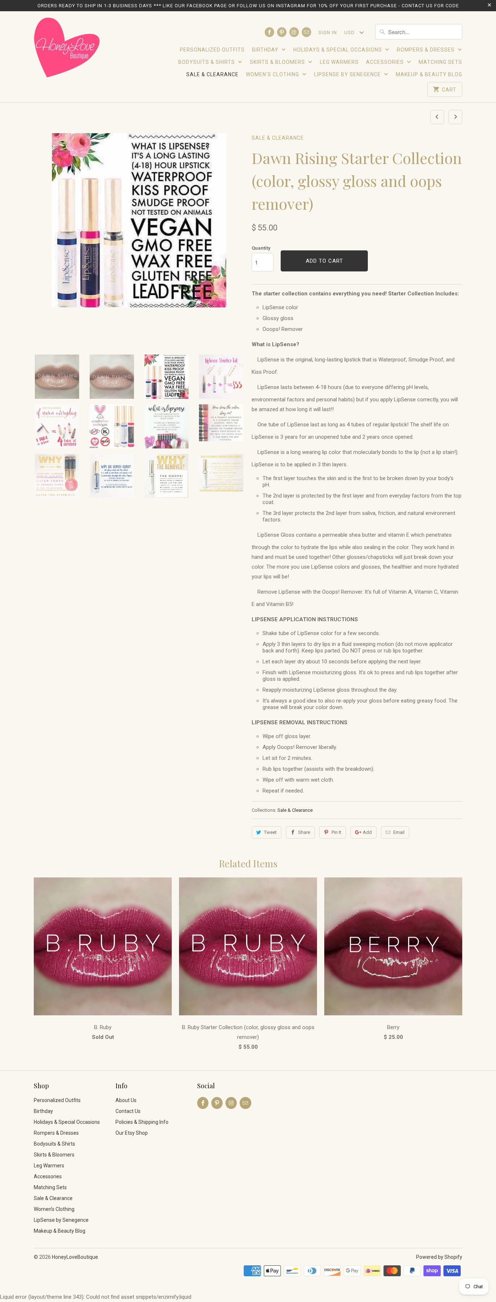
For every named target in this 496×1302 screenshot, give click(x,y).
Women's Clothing (273, 74)
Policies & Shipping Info (141, 1122)
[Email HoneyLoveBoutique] (306, 32)
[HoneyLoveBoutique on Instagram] (294, 32)
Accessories (385, 62)
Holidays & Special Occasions (338, 50)
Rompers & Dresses (426, 50)
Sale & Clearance (212, 74)
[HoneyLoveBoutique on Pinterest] (281, 32)
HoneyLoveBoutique (75, 1257)
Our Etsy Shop (131, 1133)
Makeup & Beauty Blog (429, 74)
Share (304, 832)
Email (398, 832)
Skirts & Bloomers (278, 62)
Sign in (327, 32)
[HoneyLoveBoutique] (67, 49)
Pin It (336, 832)
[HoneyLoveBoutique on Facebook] (269, 32)
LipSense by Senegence (348, 74)
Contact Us (128, 1111)
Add (367, 832)
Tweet (270, 832)
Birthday (266, 50)
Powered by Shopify (439, 1257)
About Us (126, 1100)
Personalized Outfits (212, 50)
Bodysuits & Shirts (207, 62)
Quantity (261, 248)
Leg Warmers (339, 62)
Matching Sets (440, 62)
